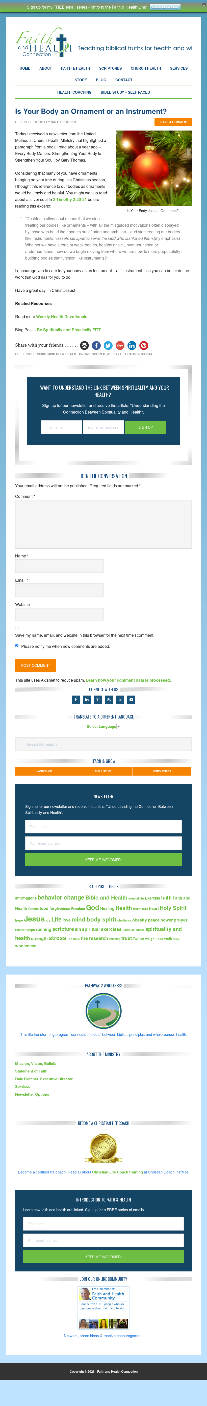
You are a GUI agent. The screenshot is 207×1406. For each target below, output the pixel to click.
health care (140, 909)
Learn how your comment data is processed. (128, 680)
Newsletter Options (32, 1094)
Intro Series (162, 771)
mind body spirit (94, 919)
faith (166, 897)
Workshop (44, 771)
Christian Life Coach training (117, 1172)
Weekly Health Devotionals (61, 316)
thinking (114, 939)
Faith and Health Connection (103, 42)
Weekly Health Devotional (130, 354)
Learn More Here (165, 7)
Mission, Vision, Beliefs (35, 1063)
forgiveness (59, 908)
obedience (124, 920)
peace (154, 920)
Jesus (34, 918)
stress (57, 937)
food (44, 908)
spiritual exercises (102, 929)
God (92, 907)
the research (94, 938)
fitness (33, 908)
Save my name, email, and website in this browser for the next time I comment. (84, 635)
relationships (25, 929)
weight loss (154, 938)
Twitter (138, 938)
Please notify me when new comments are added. (65, 646)
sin (78, 929)
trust (126, 938)
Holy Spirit (173, 907)
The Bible (73, 939)
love (67, 920)
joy (48, 920)
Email (21, 580)
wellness (171, 938)
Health (124, 907)
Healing (107, 908)
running (43, 929)
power (167, 920)
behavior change (61, 897)
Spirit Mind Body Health (57, 354)
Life (56, 919)
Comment (25, 496)
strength (39, 938)
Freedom (78, 908)
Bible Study (103, 771)
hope (19, 920)
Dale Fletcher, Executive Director (44, 1079)
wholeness (25, 946)
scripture (63, 928)
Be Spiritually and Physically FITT (69, 330)
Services (22, 1086)
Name (22, 556)
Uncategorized (92, 354)
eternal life (136, 898)
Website (22, 604)
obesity (139, 920)
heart (154, 908)
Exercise (152, 898)
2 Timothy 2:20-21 (70, 199)
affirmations (26, 898)
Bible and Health (106, 897)
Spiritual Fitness (133, 930)
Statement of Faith (31, 1071)
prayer (181, 919)
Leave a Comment (173, 122)
